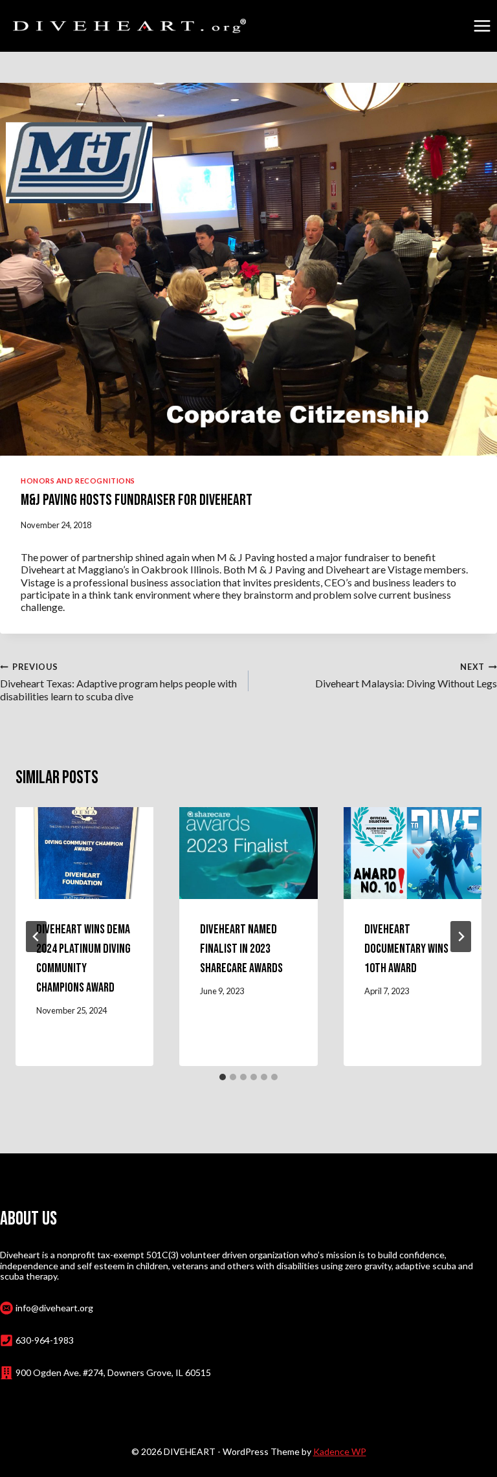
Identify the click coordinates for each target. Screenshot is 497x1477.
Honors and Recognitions (78, 480)
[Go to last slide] (36, 936)
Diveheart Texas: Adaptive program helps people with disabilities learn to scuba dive (118, 681)
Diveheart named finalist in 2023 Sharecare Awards (241, 949)
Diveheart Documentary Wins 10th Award (406, 949)
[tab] (222, 1077)
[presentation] (84, 853)
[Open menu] (482, 25)
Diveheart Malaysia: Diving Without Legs (406, 675)
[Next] (460, 936)
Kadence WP (339, 1451)
